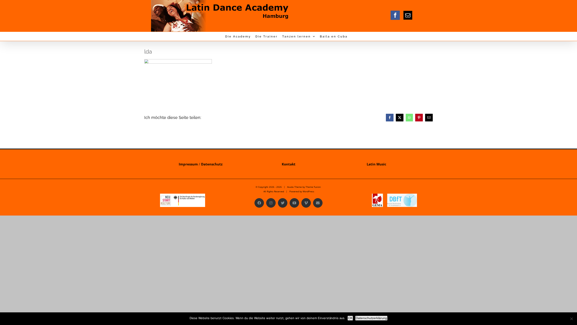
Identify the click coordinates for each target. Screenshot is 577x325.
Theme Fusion (313, 186)
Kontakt (288, 164)
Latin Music (376, 164)
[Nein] (571, 318)
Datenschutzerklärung (371, 318)
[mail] (407, 15)
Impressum (188, 164)
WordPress (308, 191)
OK (350, 318)
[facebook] (395, 15)
